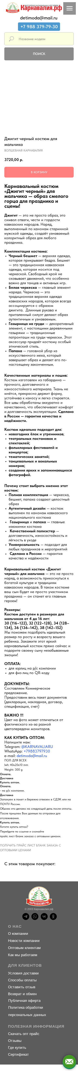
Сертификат (18, 1054)
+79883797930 (37, 751)
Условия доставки (23, 973)
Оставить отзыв (21, 987)
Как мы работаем (22, 955)
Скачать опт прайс (23, 1034)
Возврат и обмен (22, 994)
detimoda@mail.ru (38, 17)
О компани (17, 934)
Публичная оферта (24, 1001)
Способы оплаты (22, 980)
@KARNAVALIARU (37, 746)
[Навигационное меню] (70, 8)
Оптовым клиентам (24, 948)
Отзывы (14, 1041)
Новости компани (22, 941)
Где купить (17, 1048)
